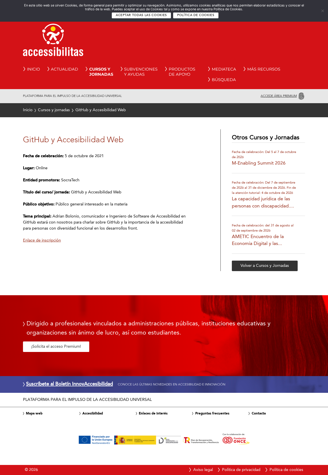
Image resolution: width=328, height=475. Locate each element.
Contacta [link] (259, 413)
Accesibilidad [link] (92, 413)
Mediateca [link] (224, 69)
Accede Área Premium (279, 96)
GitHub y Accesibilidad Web (74, 110)
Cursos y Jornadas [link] (101, 72)
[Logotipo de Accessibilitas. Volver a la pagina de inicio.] (53, 41)
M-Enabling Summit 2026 (259, 163)
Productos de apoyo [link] (182, 72)
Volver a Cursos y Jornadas (265, 266)
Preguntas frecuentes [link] (212, 413)
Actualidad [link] (64, 69)
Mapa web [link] (34, 413)
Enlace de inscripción (42, 241)
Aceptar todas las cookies (141, 15)
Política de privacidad (241, 470)
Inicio (28, 110)
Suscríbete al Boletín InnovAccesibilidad (69, 384)
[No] (322, 10)
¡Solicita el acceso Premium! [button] (56, 347)
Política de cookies (195, 15)
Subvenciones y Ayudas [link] (141, 72)
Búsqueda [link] (224, 79)
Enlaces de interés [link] (153, 413)
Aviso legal (203, 470)
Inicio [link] (33, 69)
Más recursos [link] (263, 69)
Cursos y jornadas (54, 110)
